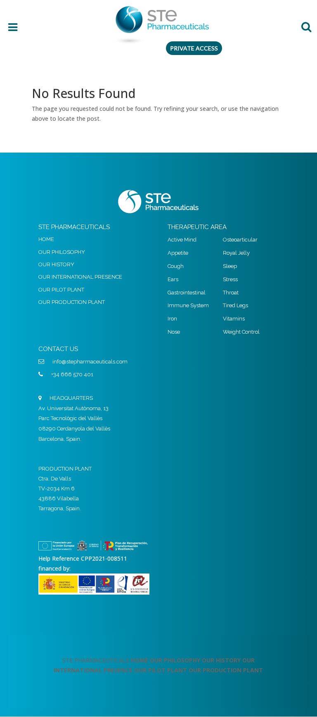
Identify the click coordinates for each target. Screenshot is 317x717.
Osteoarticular (240, 240)
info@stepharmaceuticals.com (90, 361)
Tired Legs (235, 305)
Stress (230, 279)
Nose (174, 332)
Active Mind (182, 240)
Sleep (230, 266)
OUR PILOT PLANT (61, 290)
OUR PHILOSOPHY (61, 252)
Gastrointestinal (187, 292)
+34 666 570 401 (72, 374)
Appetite (178, 253)
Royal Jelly (236, 253)
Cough (176, 266)
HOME (46, 239)
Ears (173, 279)
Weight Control (241, 332)
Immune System (188, 305)
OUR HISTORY (56, 264)
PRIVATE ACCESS (194, 48)
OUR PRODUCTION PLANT (71, 302)
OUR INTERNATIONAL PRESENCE (80, 277)
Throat (231, 292)
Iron (172, 318)
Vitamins (234, 318)
